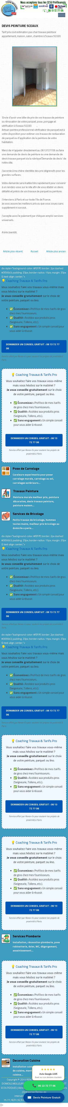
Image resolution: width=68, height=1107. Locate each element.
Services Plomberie (27, 936)
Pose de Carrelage (26, 468)
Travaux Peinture (25, 491)
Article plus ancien (56, 251)
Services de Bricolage (28, 513)
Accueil (34, 251)
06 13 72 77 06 (43, 1085)
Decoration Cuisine (26, 1060)
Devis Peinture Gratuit (43, 1097)
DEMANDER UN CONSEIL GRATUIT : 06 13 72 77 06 (32, 346)
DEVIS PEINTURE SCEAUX (20, 25)
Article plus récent (12, 251)
